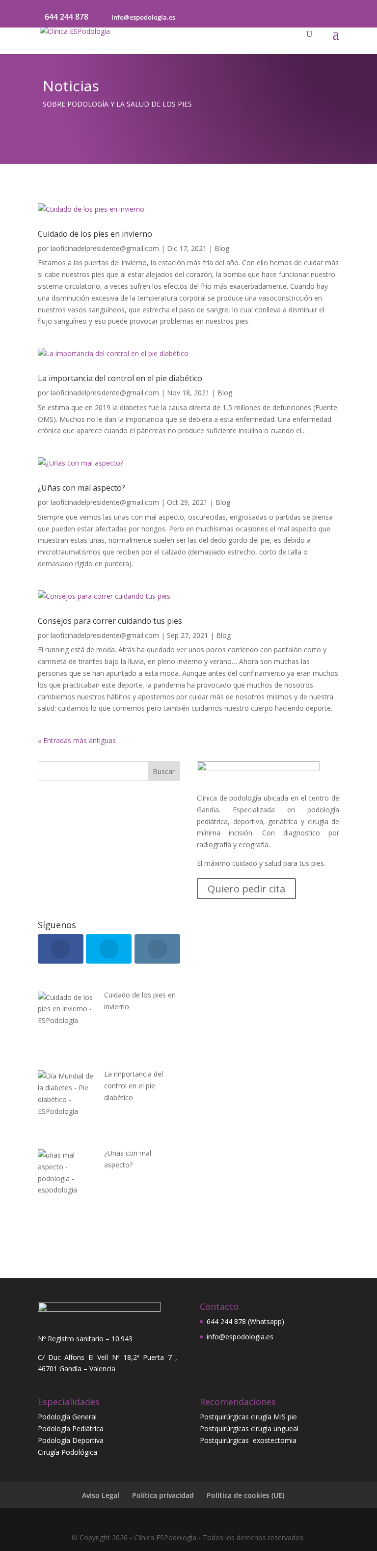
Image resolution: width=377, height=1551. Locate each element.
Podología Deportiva (71, 1440)
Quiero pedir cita (246, 888)
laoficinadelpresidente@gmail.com (105, 248)
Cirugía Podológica (67, 1452)
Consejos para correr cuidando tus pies (110, 620)
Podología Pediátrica (71, 1428)
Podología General (67, 1416)
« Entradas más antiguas (77, 740)
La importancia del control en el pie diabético (120, 378)
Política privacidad (163, 1495)
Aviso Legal (100, 1495)
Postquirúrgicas (226, 1440)
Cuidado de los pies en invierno (95, 233)
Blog (222, 248)
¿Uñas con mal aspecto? (81, 487)
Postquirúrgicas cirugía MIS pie (248, 1416)
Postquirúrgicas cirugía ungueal (249, 1428)
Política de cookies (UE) (245, 1495)
